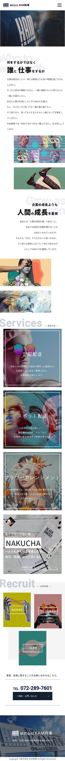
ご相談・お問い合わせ (26, 696)
